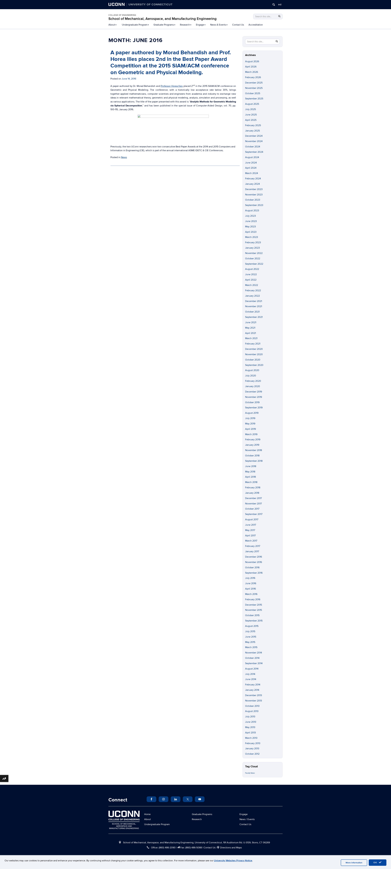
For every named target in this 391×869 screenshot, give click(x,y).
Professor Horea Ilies (172, 86)
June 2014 (250, 679)
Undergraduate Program (134, 24)
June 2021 (250, 322)
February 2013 (252, 743)
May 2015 (250, 642)
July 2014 (250, 674)
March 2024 (251, 173)
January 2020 (252, 386)
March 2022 (251, 285)
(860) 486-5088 (193, 847)
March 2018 (251, 482)
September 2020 (254, 365)
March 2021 (251, 338)
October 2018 (252, 455)
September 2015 (254, 620)
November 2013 (253, 700)
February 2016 (252, 599)
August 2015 (251, 626)
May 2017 (250, 530)
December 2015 (253, 604)
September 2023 (254, 205)
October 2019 (252, 402)
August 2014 (251, 668)
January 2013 (252, 748)
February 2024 (253, 178)
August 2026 (252, 61)
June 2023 (251, 221)
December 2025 (254, 82)
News (124, 157)
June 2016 (250, 583)
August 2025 (252, 103)
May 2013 (250, 727)
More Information (354, 862)
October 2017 (252, 508)
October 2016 (252, 567)
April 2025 (250, 120)
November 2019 (253, 397)
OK (375, 862)
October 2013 (252, 706)
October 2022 (252, 258)
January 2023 (252, 247)
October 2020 (252, 359)
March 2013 (251, 738)
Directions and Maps (231, 847)
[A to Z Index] (279, 4)
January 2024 (252, 183)
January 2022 (252, 295)
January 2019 (252, 444)
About (111, 24)
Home (147, 814)
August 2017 (251, 519)
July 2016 (250, 578)
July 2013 (250, 716)
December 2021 (253, 301)
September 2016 (254, 572)
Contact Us (238, 24)
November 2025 (254, 88)
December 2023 (254, 189)
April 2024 (250, 167)
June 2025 (251, 114)
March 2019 (251, 434)
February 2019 (252, 439)
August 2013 (251, 711)
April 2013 (250, 732)
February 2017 (252, 546)
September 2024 (254, 151)
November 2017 (253, 503)
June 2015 (250, 636)
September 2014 (254, 663)
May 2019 (250, 423)
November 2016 (253, 562)
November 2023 (254, 194)
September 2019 (254, 407)
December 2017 (253, 498)
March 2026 (251, 72)
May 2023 (250, 226)
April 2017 (250, 535)
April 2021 (250, 333)
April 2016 (250, 588)
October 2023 (252, 199)
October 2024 (252, 146)
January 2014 (252, 690)
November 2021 (253, 306)
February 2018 (252, 487)
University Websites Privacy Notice (233, 860)
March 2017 (251, 540)
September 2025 (254, 98)
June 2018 (250, 466)
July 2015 (250, 631)
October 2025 (252, 93)
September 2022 (254, 263)
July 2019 (250, 418)
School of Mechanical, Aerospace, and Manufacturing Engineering (162, 19)
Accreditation (255, 24)
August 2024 (252, 157)
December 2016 (253, 556)
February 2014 (252, 684)
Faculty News (250, 773)
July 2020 (250, 375)
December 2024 (254, 135)
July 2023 (250, 215)
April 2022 (250, 279)
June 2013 (250, 721)
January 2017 (252, 551)
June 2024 (251, 162)
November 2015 (253, 610)
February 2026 (253, 77)
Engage (200, 24)
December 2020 (254, 349)
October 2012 (252, 753)
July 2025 (250, 109)
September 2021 (254, 317)
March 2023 (251, 237)
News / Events (247, 819)
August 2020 (252, 370)
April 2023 (250, 231)
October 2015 (252, 615)
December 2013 (253, 695)
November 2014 (253, 652)
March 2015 (251, 647)
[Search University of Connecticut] (273, 4)
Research (185, 24)
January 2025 (252, 130)
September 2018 (254, 460)
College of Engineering (122, 15)
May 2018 (250, 471)
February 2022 (253, 290)
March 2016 (251, 594)
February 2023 (253, 242)
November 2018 (253, 450)
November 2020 (254, 354)
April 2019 (250, 429)
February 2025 (253, 125)
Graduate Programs (163, 24)
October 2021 (252, 311)
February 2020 (253, 381)
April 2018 (250, 476)
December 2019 (253, 391)
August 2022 (252, 269)
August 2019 (251, 412)
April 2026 (250, 66)
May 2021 (250, 327)
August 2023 (252, 210)
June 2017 (250, 524)
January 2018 (252, 492)
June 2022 (251, 274)
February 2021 (252, 343)
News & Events (218, 24)
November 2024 (254, 141)
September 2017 (253, 514)
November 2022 (254, 253)
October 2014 (252, 658)
